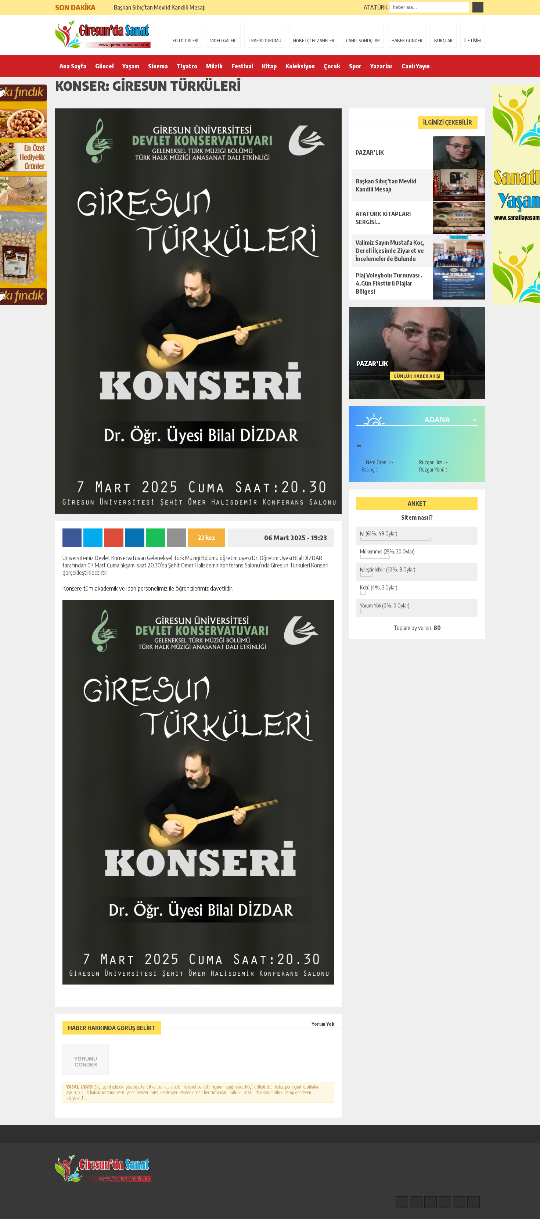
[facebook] (402, 1202)
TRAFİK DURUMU (264, 40)
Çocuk (332, 66)
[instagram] (416, 1202)
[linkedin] (459, 1202)
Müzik (214, 66)
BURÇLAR (443, 40)
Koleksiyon (300, 66)
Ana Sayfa (73, 66)
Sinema (158, 66)
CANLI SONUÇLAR (363, 40)
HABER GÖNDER (407, 40)
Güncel (104, 66)
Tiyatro (187, 66)
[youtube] (473, 1202)
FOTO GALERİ (185, 40)
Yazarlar (381, 66)
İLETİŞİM (472, 40)
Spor (355, 66)
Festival (242, 66)
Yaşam (130, 66)
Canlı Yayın (416, 66)
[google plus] (445, 1202)
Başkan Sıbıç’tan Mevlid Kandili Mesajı (160, 7)
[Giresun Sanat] (103, 34)
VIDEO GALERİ (223, 40)
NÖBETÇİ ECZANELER (313, 40)
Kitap (269, 66)
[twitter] (430, 1202)
